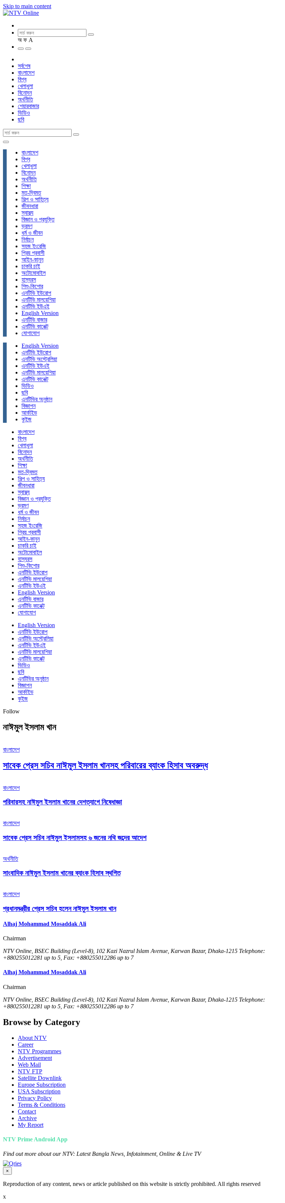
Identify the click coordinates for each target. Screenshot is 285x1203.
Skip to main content (27, 6)
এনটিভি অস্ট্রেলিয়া (39, 359)
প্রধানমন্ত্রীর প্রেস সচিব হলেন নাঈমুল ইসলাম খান (59, 908)
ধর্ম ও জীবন (32, 233)
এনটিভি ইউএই (35, 306)
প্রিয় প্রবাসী (33, 253)
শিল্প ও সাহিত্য (35, 199)
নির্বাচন (28, 239)
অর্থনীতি (25, 99)
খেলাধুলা (25, 86)
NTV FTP (30, 1071)
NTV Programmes (39, 1051)
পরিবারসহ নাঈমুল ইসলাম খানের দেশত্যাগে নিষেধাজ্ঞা (62, 802)
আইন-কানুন (32, 259)
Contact (27, 1111)
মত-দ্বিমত (31, 192)
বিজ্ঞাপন (29, 406)
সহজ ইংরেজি (34, 246)
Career (25, 1044)
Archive (27, 1118)
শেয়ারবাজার (28, 106)
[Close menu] (6, 142)
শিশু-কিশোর (32, 286)
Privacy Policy (35, 1098)
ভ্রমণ (27, 226)
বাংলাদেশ (26, 72)
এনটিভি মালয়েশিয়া (39, 299)
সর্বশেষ (24, 66)
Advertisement (35, 1058)
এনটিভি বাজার (34, 320)
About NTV (32, 1038)
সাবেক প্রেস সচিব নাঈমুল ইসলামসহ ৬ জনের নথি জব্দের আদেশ (75, 838)
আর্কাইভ (29, 412)
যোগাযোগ (31, 333)
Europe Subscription (42, 1085)
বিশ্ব (22, 79)
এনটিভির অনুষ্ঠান (37, 399)
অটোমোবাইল (34, 273)
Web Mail (29, 1064)
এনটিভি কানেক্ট (35, 326)
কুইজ (27, 419)
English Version (40, 313)
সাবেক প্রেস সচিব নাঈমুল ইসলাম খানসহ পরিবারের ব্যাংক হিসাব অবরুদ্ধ (105, 765)
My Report (30, 1125)
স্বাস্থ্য (27, 213)
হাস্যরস (29, 279)
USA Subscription (39, 1091)
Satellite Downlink (40, 1078)
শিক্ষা (26, 186)
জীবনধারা (30, 206)
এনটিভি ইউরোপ (36, 293)
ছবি (21, 119)
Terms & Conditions (41, 1105)
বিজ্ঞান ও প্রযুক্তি (38, 219)
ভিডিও (24, 113)
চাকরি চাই (31, 266)
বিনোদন (25, 93)
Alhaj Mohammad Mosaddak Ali (44, 924)
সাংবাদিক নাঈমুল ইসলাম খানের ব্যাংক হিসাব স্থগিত (62, 873)
